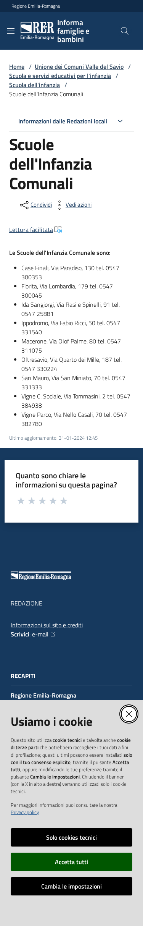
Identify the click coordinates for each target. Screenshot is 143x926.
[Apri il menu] (10, 31)
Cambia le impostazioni (71, 886)
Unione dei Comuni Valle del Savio (79, 66)
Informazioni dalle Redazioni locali (62, 121)
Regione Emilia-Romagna (35, 6)
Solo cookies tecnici (71, 837)
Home (16, 66)
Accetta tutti (71, 861)
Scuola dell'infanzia (34, 84)
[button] (125, 31)
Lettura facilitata (31, 229)
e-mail (40, 634)
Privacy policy (25, 812)
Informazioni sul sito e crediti (47, 625)
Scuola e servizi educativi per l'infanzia (60, 75)
